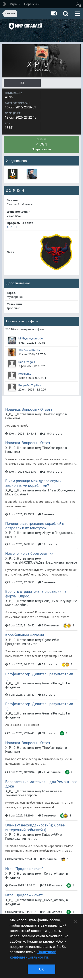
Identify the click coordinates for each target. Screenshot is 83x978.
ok (41, 969)
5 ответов (48, 582)
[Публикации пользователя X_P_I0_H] (22, 83)
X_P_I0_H (12, 227)
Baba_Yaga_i (26, 362)
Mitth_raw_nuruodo (30, 338)
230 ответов (50, 625)
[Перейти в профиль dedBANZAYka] (12, 174)
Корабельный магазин (24, 635)
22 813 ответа (52, 885)
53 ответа (48, 694)
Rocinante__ (26, 373)
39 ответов (49, 544)
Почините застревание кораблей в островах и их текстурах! (34, 525)
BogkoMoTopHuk (29, 385)
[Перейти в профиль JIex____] (32, 174)
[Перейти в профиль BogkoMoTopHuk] (12, 387)
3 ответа (47, 514)
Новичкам (12, 418)
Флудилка (12, 687)
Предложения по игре (61, 562)
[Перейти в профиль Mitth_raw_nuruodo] (12, 340)
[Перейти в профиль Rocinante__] (12, 375)
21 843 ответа (52, 433)
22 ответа (49, 859)
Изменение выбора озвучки (29, 553)
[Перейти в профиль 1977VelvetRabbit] (12, 352)
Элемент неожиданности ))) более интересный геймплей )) (35, 827)
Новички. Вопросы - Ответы (29, 409)
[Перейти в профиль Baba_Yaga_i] (12, 364)
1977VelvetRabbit (29, 350)
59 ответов (49, 664)
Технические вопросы (21, 795)
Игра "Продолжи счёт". (24, 868)
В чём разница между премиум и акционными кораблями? (33, 483)
